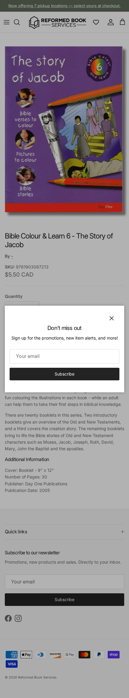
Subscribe (64, 373)
